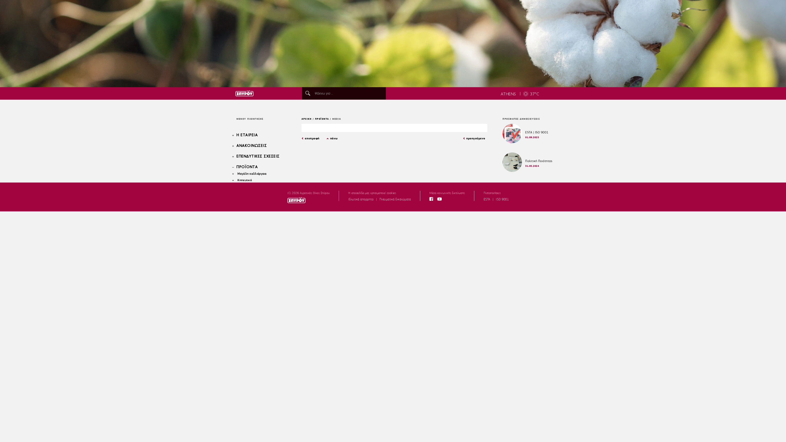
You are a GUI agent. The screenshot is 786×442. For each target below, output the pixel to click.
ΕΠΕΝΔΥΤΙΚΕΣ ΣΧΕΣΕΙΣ (258, 156)
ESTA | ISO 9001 (537, 132)
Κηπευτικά (244, 180)
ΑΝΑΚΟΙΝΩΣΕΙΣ (251, 146)
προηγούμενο (475, 138)
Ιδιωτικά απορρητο (361, 199)
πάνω (334, 138)
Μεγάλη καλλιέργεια (252, 174)
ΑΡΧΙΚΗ (307, 118)
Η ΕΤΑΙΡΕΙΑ (247, 135)
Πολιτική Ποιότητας (538, 161)
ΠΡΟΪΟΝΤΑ (247, 167)
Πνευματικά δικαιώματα (395, 199)
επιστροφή (312, 138)
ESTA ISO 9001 (496, 199)
